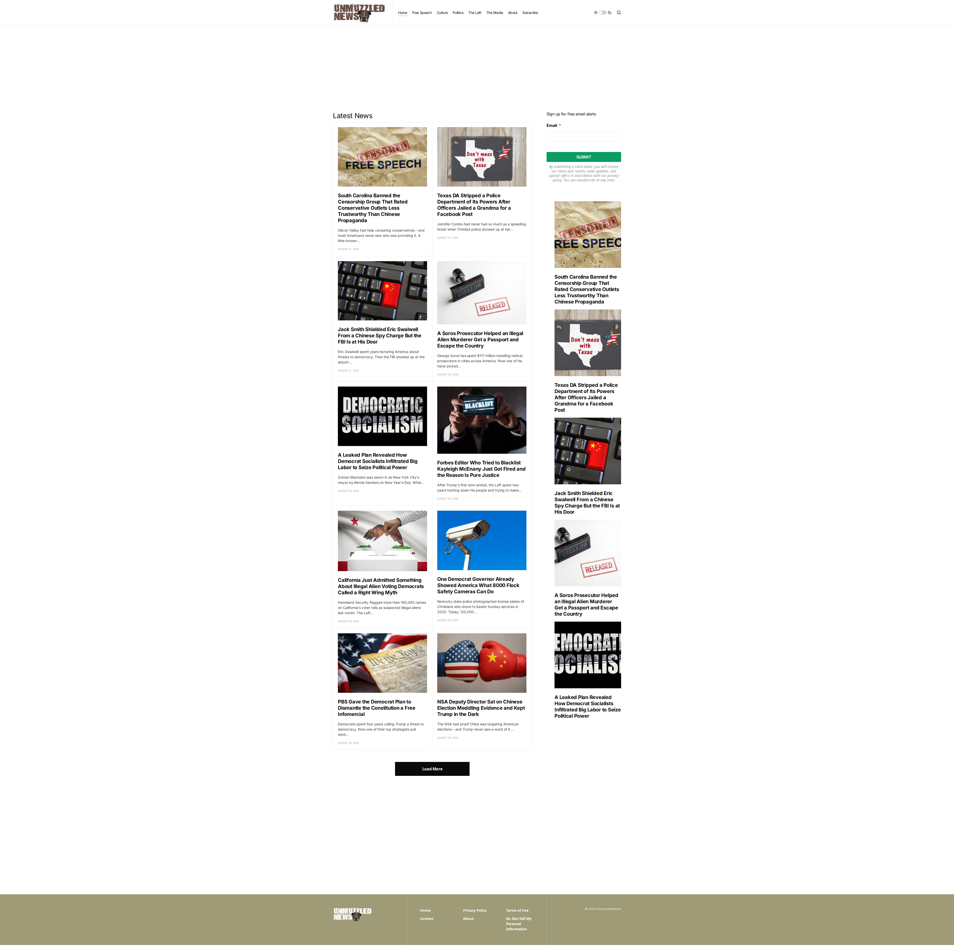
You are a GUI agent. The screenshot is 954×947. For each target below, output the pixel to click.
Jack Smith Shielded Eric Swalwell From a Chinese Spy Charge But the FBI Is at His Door (379, 335)
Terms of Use (517, 910)
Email (554, 125)
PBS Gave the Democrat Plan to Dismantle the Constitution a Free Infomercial (376, 708)
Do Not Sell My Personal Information (518, 923)
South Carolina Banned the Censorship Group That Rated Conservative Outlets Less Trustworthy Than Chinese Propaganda (372, 208)
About (468, 918)
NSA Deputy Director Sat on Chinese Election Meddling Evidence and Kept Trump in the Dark (481, 708)
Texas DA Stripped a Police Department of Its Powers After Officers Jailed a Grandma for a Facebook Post (474, 205)
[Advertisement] (477, 62)
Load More (432, 769)
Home (425, 910)
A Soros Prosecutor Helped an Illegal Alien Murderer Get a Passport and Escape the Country (480, 339)
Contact (427, 918)
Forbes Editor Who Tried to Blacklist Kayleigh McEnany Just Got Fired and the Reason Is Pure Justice (481, 469)
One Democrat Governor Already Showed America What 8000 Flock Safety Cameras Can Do (478, 585)
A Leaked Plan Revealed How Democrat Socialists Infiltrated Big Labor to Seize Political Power (377, 461)
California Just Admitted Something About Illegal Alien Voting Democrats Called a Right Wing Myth (381, 586)
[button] (603, 12)
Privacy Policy (475, 910)
